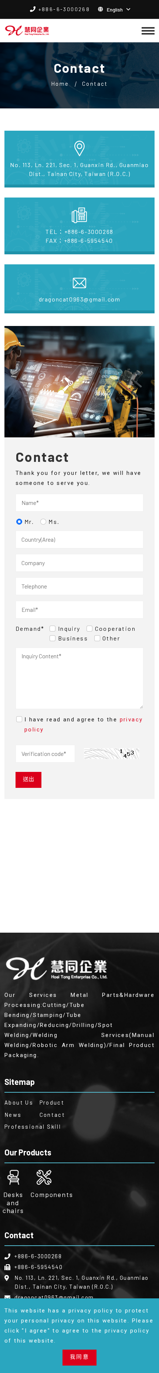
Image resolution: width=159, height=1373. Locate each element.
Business (73, 638)
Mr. (29, 521)
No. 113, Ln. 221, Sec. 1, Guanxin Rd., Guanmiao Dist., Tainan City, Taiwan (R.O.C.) (79, 169)
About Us (17, 1102)
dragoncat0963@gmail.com (80, 299)
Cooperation (115, 628)
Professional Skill (17, 1126)
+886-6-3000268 (64, 9)
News (13, 1114)
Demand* (30, 628)
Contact (52, 1114)
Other (111, 638)
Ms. (54, 521)
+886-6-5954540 (79, 240)
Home (60, 83)
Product (52, 1102)
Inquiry (69, 628)
